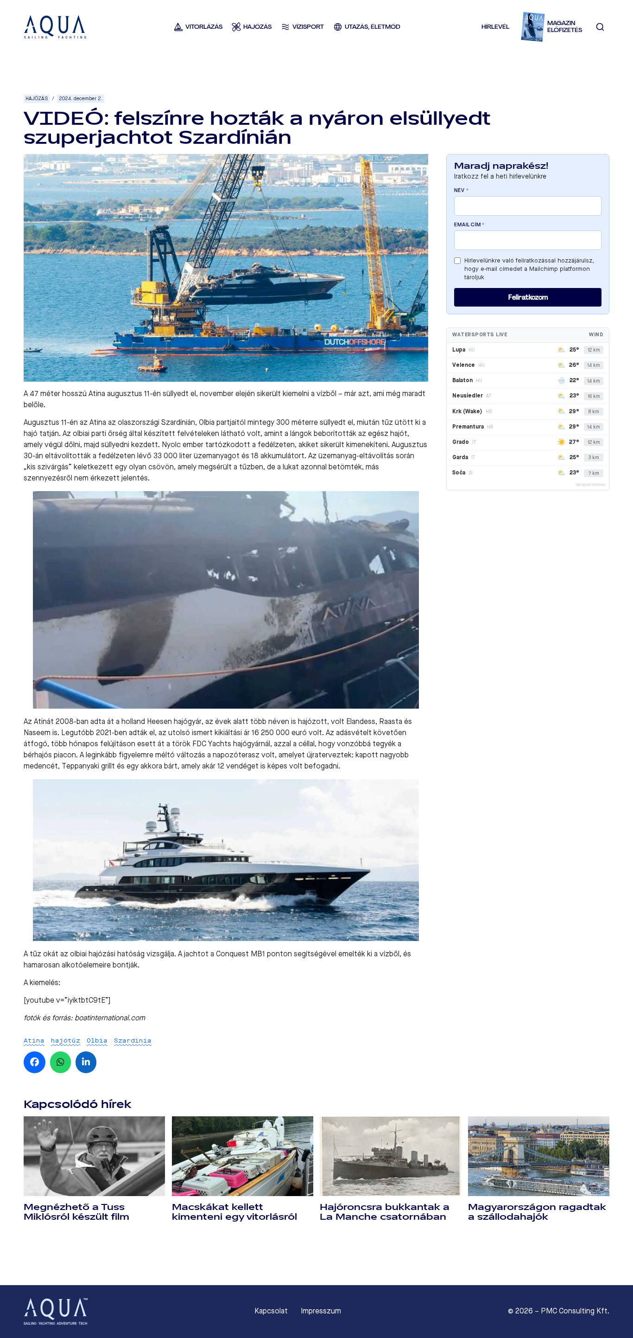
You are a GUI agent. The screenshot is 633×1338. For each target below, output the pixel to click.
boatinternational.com (110, 1018)
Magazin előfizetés (564, 26)
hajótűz (65, 1040)
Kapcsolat (271, 1311)
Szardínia (133, 1040)
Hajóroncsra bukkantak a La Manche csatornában (384, 1212)
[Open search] (600, 27)
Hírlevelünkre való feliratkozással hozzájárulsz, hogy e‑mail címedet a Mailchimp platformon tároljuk (529, 268)
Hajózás (36, 98)
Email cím (469, 225)
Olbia (97, 1040)
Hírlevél (495, 27)
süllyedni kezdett (129, 444)
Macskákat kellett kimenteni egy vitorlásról (234, 1212)
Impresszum (321, 1311)
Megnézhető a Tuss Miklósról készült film (76, 1212)
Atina (34, 1040)
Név (461, 190)
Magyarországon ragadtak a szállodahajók (537, 1212)
